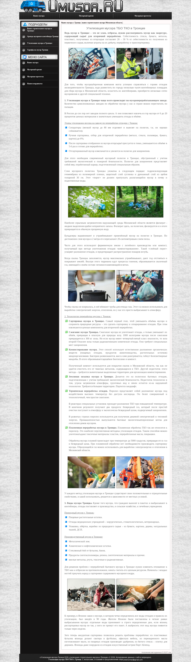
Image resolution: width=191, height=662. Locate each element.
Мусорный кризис (86, 16)
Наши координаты (34, 84)
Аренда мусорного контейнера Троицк (42, 36)
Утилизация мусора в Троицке (39, 43)
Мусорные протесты (143, 16)
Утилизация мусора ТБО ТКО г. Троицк (64, 659)
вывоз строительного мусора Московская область (102, 23)
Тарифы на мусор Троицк (37, 50)
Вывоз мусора (38, 16)
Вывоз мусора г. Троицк (71, 23)
